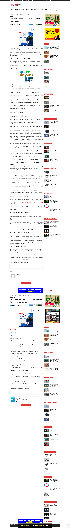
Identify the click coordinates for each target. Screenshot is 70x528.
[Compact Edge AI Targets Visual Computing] (46, 172)
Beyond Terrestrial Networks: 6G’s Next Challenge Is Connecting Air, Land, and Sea (54, 47)
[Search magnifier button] (56, 9)
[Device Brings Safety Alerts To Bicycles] (46, 131)
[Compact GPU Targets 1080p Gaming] (46, 185)
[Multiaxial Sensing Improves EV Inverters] (46, 106)
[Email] (39, 24)
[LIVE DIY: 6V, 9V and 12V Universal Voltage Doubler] (46, 156)
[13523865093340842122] (52, 39)
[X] (49, 0)
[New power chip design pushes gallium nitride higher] (46, 97)
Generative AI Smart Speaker (54, 60)
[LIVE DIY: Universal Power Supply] (46, 151)
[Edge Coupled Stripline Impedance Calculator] (46, 231)
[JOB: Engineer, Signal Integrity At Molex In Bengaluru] (46, 210)
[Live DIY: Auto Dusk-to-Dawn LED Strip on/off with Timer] (46, 160)
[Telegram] (30, 24)
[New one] (26, 45)
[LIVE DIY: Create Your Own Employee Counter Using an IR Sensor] (46, 147)
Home (10, 14)
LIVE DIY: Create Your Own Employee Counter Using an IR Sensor (54, 147)
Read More (17, 278)
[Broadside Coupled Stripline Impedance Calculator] (46, 226)
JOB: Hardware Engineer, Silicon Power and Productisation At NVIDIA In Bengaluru (54, 201)
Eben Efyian (13, 24)
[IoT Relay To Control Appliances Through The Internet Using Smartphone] (46, 56)
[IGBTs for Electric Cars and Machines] (46, 176)
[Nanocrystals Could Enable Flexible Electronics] (46, 102)
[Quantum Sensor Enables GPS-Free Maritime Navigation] (46, 110)
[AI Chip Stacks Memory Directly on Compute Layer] (46, 135)
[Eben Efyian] (11, 24)
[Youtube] (50, 0)
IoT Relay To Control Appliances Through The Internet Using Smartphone (54, 56)
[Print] (41, 24)
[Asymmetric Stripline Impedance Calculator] (46, 235)
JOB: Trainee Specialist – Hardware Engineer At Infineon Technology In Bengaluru (54, 206)
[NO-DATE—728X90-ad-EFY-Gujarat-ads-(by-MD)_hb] (35, 527)
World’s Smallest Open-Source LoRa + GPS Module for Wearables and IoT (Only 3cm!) (54, 77)
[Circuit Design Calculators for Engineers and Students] (46, 222)
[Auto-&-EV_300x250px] (26, 81)
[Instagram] (46, 0)
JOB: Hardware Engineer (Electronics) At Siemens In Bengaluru (54, 196)
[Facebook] (45, 0)
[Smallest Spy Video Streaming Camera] (46, 81)
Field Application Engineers (14, 166)
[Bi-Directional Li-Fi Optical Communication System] (46, 52)
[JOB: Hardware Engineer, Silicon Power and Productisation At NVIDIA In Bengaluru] (46, 201)
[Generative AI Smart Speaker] (46, 61)
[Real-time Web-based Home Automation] (46, 72)
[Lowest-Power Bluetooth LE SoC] (46, 126)
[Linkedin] (47, 0)
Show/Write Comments (26, 283)
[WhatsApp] (37, 24)
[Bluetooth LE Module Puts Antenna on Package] (46, 122)
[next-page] (46, 64)
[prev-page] (45, 64)
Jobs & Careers (14, 14)
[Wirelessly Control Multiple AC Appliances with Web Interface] (46, 86)
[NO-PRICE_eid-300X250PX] (52, 25)
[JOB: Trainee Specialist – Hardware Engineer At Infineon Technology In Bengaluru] (46, 206)
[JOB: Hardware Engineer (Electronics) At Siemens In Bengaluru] (46, 196)
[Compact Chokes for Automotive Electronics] (46, 180)
